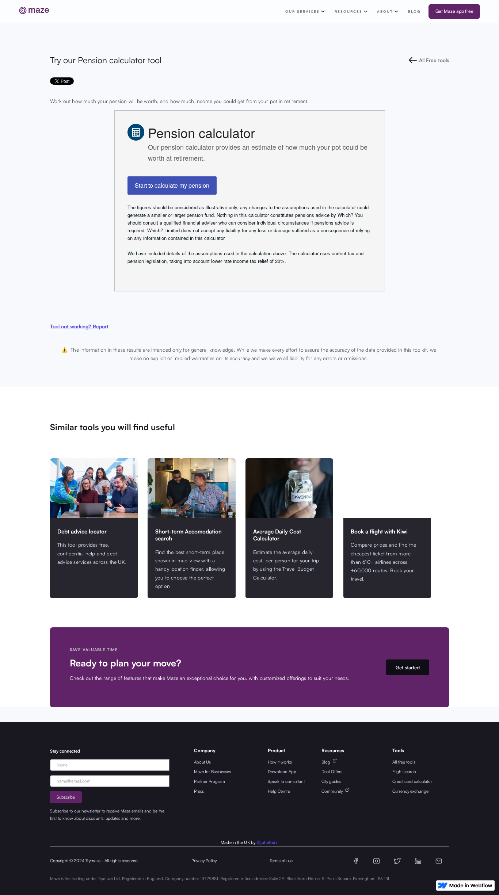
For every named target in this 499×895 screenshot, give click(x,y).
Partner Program (209, 781)
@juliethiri (266, 842)
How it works (280, 762)
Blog (326, 762)
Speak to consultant (286, 781)
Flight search (404, 771)
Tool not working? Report (79, 326)
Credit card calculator (412, 781)
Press (199, 791)
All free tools (403, 762)
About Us (202, 762)
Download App (282, 771)
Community (333, 791)
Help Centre (279, 791)
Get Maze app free (454, 11)
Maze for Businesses (212, 771)
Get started (408, 667)
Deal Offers (331, 771)
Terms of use (281, 860)
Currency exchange (410, 791)
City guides (331, 781)
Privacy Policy (204, 860)
